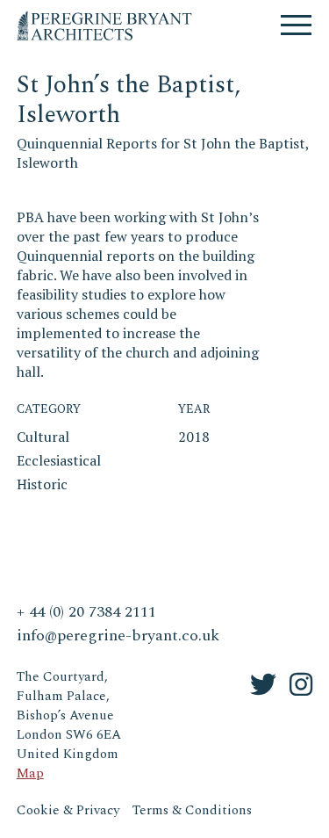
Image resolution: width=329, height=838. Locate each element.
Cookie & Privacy (68, 810)
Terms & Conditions (192, 810)
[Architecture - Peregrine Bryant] (104, 17)
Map (30, 773)
